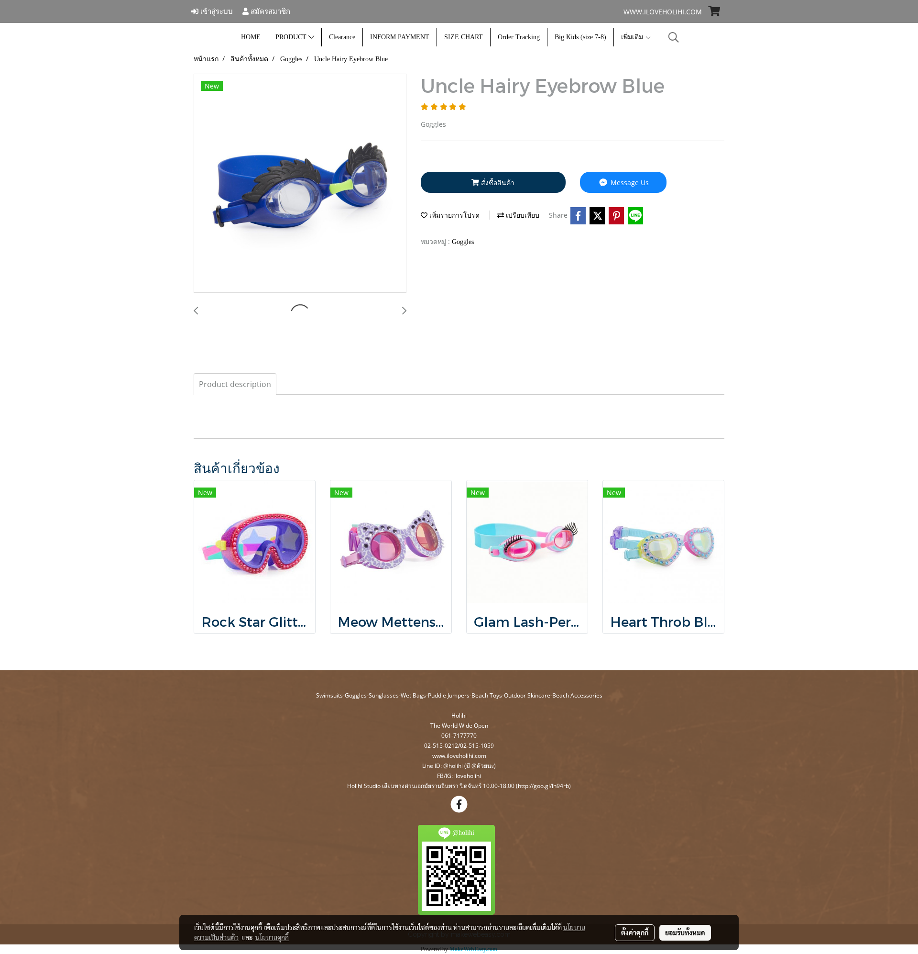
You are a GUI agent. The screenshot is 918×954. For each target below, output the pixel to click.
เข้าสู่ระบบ (215, 11)
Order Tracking (519, 37)
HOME (251, 37)
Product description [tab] (235, 384)
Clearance (342, 37)
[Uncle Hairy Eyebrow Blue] (300, 183)
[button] (673, 37)
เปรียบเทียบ (521, 215)
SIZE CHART (463, 37)
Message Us (629, 182)
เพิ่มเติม (633, 37)
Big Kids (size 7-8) (580, 37)
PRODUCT (291, 37)
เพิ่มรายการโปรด (453, 215)
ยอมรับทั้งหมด (685, 932)
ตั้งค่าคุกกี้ (634, 932)
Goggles (463, 241)
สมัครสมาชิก (269, 11)
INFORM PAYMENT (399, 37)
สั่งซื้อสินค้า (496, 182)
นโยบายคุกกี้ (272, 937)
